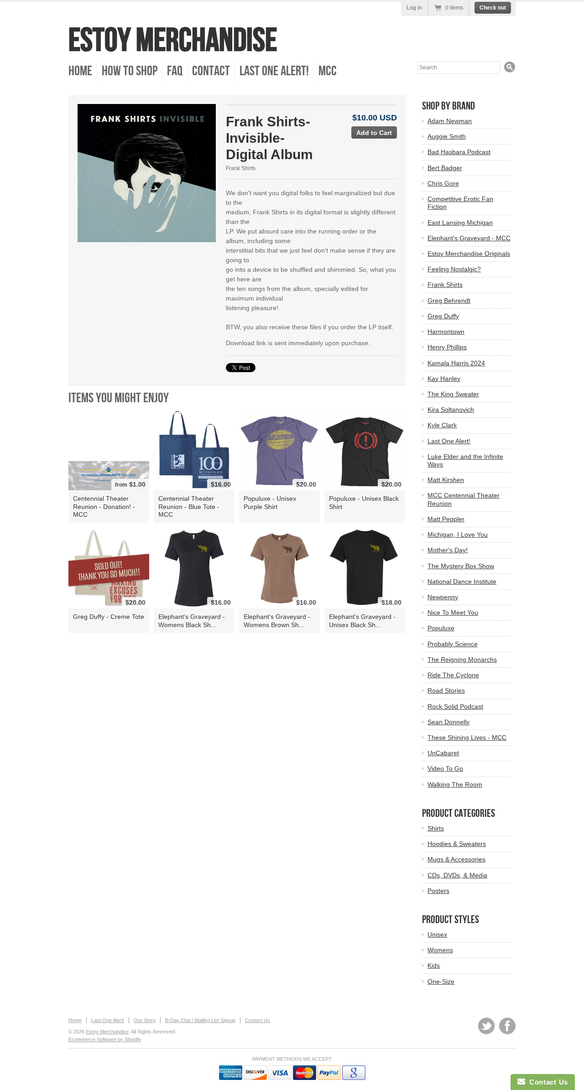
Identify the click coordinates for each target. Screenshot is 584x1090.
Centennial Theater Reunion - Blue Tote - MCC (188, 506)
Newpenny (443, 597)
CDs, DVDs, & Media (457, 875)
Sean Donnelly (448, 722)
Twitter (486, 1025)
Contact (211, 71)
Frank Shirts (241, 168)
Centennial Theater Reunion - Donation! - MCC (104, 506)
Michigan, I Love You (458, 534)
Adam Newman (450, 121)
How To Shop (129, 71)
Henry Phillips (447, 347)
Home (80, 71)
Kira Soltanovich (451, 409)
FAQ (174, 71)
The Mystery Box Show (461, 566)
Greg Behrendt (449, 300)
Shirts (436, 828)
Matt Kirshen (446, 479)
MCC (327, 71)
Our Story (145, 1020)
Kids (434, 965)
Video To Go (445, 768)
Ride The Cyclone (453, 675)
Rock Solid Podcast (455, 706)
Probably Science (453, 644)
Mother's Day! (448, 550)
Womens (440, 950)
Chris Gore (443, 183)
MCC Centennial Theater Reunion (464, 499)
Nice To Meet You (453, 612)
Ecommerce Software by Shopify (104, 1039)
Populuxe (441, 628)
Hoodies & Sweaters (457, 843)
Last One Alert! (274, 71)
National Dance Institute (462, 581)
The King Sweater (453, 394)
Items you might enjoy (118, 398)
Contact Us (257, 1020)
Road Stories (446, 690)
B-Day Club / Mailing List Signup (200, 1020)
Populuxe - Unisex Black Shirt (364, 502)
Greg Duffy (443, 316)
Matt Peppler (446, 519)
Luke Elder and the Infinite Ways (465, 460)
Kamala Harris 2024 (456, 363)
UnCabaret (443, 753)
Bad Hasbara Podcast (459, 152)
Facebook (507, 1025)
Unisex (437, 934)
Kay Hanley (444, 378)
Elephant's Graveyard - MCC (469, 238)
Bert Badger (445, 167)
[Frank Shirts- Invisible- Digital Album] (147, 173)
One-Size (441, 981)
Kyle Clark (442, 425)
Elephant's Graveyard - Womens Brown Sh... (277, 620)
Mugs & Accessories (456, 859)
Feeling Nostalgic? (454, 269)
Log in (414, 8)
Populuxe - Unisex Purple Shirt (270, 502)
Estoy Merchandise (172, 41)
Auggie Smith (447, 136)
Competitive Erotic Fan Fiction (460, 202)
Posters (438, 890)
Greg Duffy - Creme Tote (108, 616)
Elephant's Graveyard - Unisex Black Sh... (362, 620)
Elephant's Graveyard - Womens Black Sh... (191, 620)
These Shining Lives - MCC (467, 737)
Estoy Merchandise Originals (469, 253)
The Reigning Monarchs (462, 659)
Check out (493, 8)
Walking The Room (455, 784)
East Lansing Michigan (460, 222)
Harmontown (446, 331)
